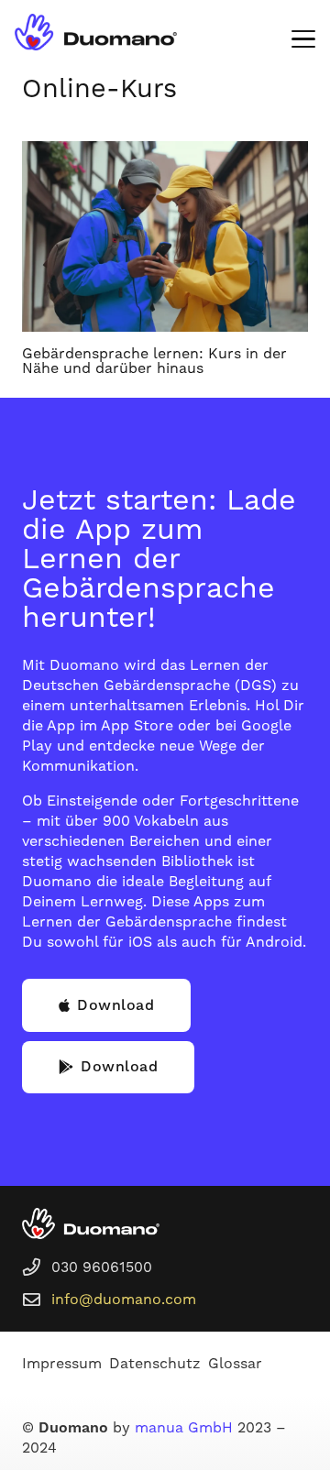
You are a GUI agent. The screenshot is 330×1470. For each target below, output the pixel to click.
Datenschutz (155, 1364)
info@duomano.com (123, 1299)
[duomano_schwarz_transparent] (96, 32)
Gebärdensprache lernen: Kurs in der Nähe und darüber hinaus (154, 361)
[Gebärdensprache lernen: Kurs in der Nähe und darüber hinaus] (165, 236)
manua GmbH (184, 1428)
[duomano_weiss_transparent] (91, 1223)
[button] (303, 39)
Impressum (62, 1364)
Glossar (235, 1364)
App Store (137, 726)
